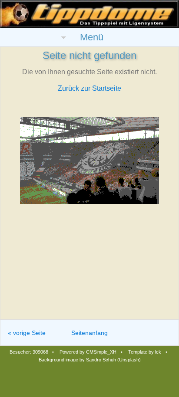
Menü (91, 37)
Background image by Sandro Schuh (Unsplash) (90, 359)
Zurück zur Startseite (89, 88)
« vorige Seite (27, 332)
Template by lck (144, 351)
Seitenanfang (89, 332)
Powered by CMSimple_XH (88, 351)
